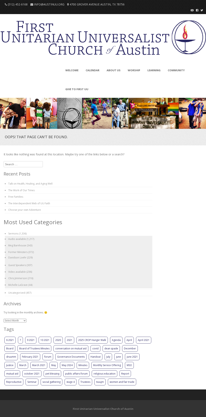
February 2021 (30, 356)
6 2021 (10, 340)
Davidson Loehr (17, 257)
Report (125, 373)
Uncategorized (16, 292)
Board (9, 348)
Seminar (32, 382)
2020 (58, 340)
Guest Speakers (17, 265)
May (53, 365)
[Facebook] (196, 10)
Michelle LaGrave (18, 285)
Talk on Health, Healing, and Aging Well (30, 183)
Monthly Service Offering (107, 365)
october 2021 (32, 373)
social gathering (51, 382)
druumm (11, 356)
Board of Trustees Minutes (34, 348)
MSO (129, 365)
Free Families (15, 196)
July (108, 356)
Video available (17, 272)
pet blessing (52, 373)
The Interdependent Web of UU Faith (29, 203)
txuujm (100, 382)
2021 (69, 340)
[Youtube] (191, 10)
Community (176, 70)
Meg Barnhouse (17, 245)
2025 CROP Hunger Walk (92, 340)
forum (47, 356)
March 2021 (38, 365)
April (129, 340)
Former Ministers (18, 252)
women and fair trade (122, 382)
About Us (114, 70)
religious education (104, 373)
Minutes (82, 365)
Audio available (17, 239)
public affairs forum (76, 373)
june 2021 (132, 356)
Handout (96, 356)
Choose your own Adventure (24, 210)
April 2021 (143, 340)
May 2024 (67, 365)
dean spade (111, 348)
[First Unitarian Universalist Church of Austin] (103, 39)
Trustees (85, 382)
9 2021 (31, 340)
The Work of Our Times (21, 190)
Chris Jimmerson (17, 278)
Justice (9, 365)
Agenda (116, 340)
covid (95, 348)
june (118, 356)
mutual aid (12, 373)
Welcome (71, 70)
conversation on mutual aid (71, 348)
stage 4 (70, 382)
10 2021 (44, 340)
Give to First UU (76, 89)
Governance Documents (71, 356)
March (22, 365)
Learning (154, 70)
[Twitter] (200, 10)
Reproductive (14, 382)
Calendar (92, 70)
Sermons (13, 233)
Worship (134, 70)
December (130, 348)
